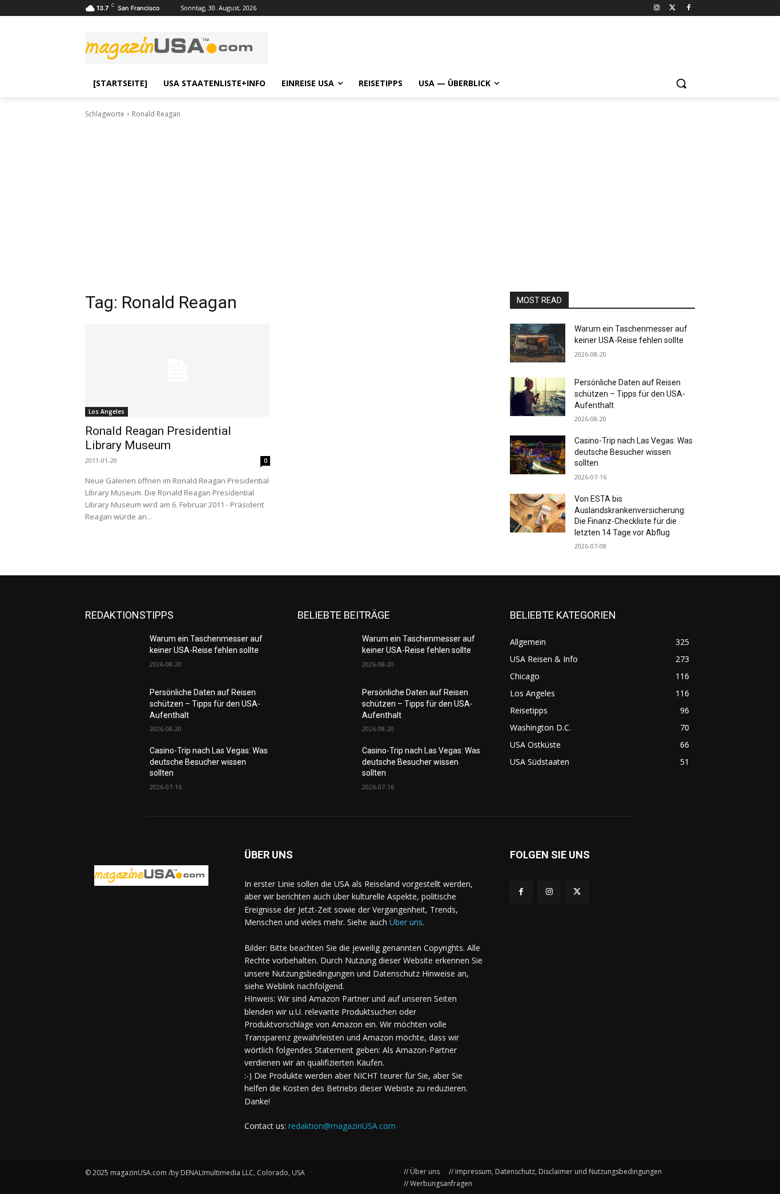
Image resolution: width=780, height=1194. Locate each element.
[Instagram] (657, 8)
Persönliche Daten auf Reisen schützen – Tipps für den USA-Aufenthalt (629, 393)
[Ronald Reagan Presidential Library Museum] (177, 370)
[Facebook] (688, 8)
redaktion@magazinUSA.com (342, 1125)
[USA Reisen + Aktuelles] (151, 875)
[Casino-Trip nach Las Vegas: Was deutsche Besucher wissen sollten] (537, 454)
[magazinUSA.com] (176, 48)
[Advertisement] (390, 205)
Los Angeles (106, 412)
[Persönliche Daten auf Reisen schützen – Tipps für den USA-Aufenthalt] (537, 396)
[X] (577, 892)
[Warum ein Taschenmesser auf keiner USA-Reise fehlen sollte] (537, 343)
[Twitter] (672, 8)
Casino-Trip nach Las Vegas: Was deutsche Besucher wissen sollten (633, 451)
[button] (681, 83)
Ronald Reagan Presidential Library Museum (158, 438)
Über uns (406, 922)
